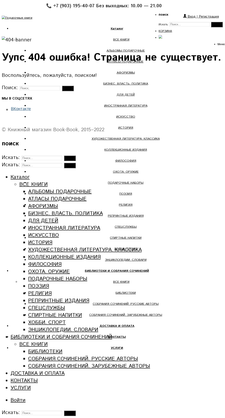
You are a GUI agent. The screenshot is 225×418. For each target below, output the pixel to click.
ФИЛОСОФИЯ (125, 161)
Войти (18, 400)
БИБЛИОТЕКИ (126, 293)
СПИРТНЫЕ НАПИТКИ (126, 238)
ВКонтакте (21, 109)
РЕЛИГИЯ (125, 205)
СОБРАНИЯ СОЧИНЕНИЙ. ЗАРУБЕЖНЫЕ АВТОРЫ (125, 315)
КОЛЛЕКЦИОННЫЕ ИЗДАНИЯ (125, 150)
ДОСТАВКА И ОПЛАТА (38, 373)
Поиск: (10, 87)
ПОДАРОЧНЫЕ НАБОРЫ (125, 183)
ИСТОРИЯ (125, 128)
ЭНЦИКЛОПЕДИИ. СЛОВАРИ (126, 260)
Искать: (164, 24)
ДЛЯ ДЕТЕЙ (126, 94)
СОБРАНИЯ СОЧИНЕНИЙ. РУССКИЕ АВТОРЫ (126, 304)
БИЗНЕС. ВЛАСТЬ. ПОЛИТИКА (125, 83)
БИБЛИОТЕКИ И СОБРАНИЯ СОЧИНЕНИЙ (61, 337)
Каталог (20, 177)
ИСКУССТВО (125, 117)
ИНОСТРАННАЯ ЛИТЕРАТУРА (125, 106)
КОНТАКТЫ (24, 380)
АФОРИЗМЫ (126, 72)
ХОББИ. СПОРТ (47, 322)
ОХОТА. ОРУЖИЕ (126, 172)
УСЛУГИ (21, 388)
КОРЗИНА (165, 31)
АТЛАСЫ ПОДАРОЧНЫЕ (57, 199)
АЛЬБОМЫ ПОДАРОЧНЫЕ (60, 191)
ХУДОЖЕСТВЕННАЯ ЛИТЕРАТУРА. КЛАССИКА (126, 139)
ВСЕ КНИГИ (121, 39)
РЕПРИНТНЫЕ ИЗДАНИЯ (126, 216)
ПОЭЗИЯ (125, 194)
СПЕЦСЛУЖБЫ (126, 227)
